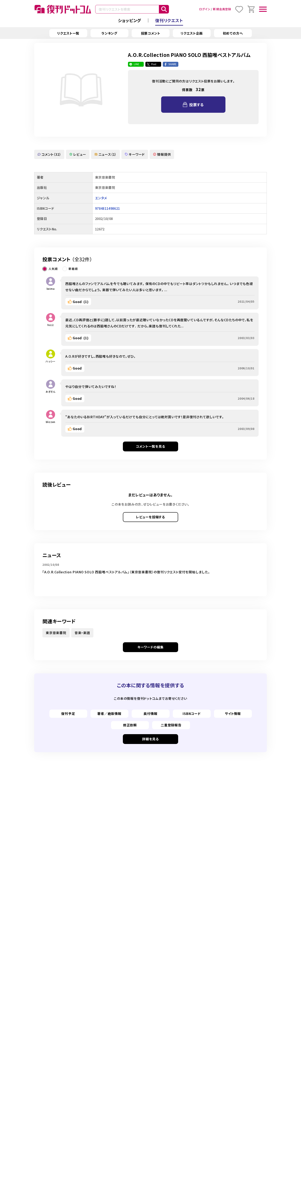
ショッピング (129, 20)
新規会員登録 (222, 9)
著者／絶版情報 (109, 713)
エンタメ (101, 197)
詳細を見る (150, 738)
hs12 (51, 324)
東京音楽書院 (56, 632)
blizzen (50, 421)
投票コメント (150, 33)
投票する (196, 104)
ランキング (109, 33)
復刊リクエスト (169, 20)
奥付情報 (150, 713)
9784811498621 (107, 208)
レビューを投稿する (150, 516)
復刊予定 (68, 713)
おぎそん (50, 391)
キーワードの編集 (150, 647)
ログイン (204, 9)
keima (51, 288)
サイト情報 (233, 713)
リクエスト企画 (192, 33)
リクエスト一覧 (68, 33)
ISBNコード (192, 713)
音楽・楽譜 (82, 632)
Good (81, 301)
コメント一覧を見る (150, 446)
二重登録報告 (171, 724)
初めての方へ (233, 33)
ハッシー (50, 361)
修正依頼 (130, 724)
